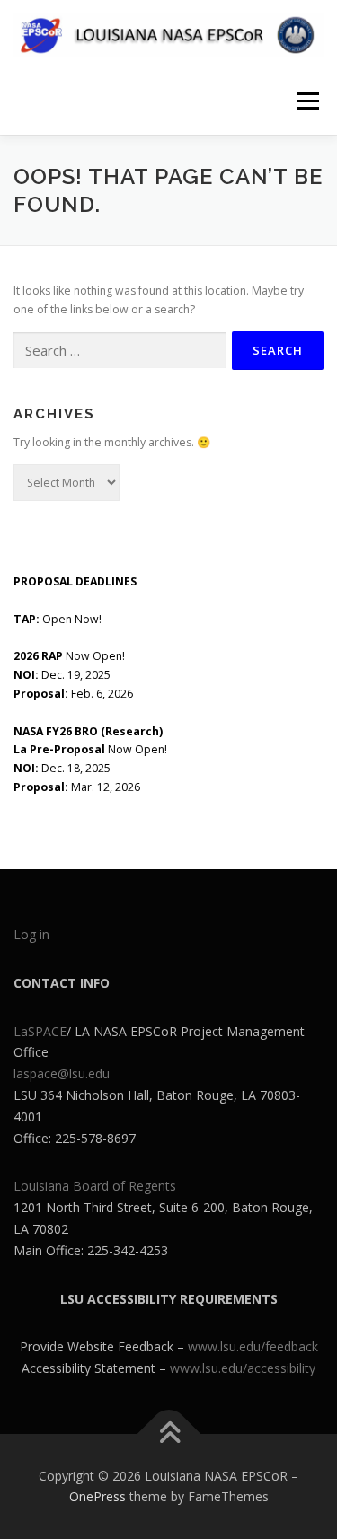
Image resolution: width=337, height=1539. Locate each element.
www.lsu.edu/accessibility (242, 1367)
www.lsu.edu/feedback (253, 1346)
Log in (31, 934)
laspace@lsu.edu (61, 1073)
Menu (307, 101)
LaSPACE (40, 1031)
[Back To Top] (168, 1433)
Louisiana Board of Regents (94, 1185)
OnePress (97, 1496)
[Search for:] (119, 350)
